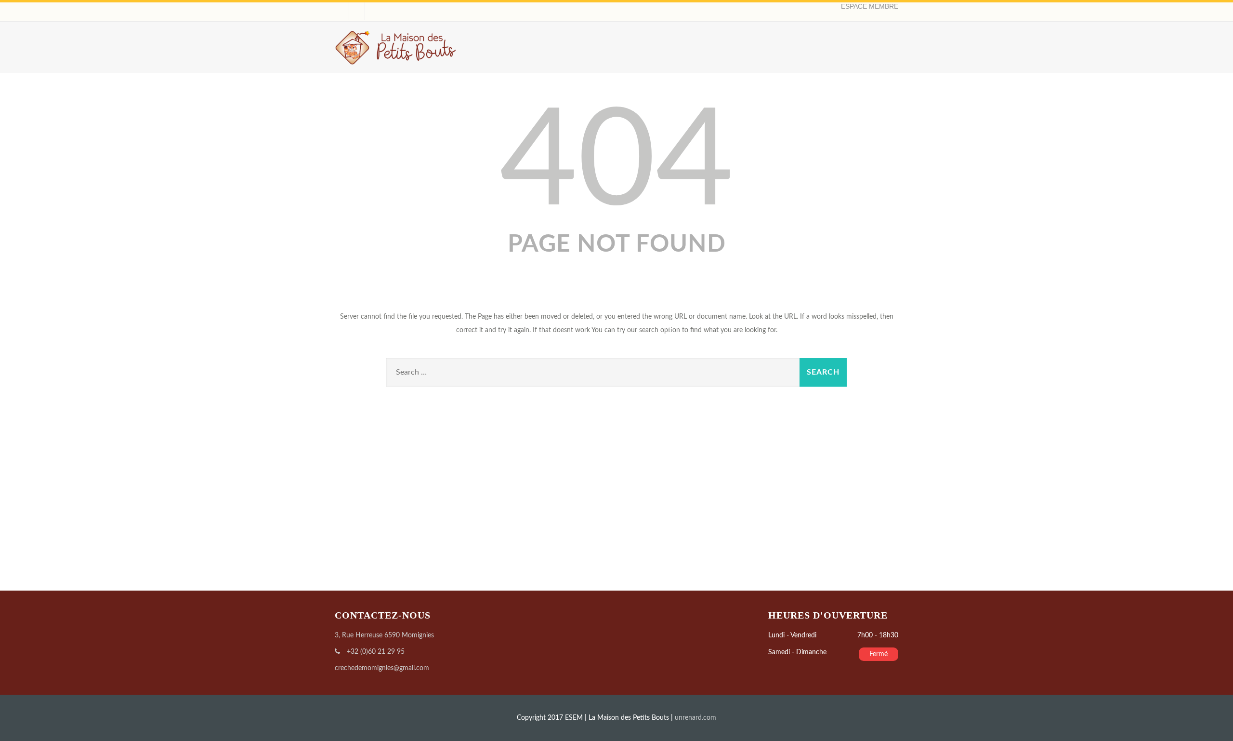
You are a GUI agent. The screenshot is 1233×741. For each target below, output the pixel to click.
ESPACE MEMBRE (869, 6)
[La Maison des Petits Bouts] (396, 68)
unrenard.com (695, 717)
